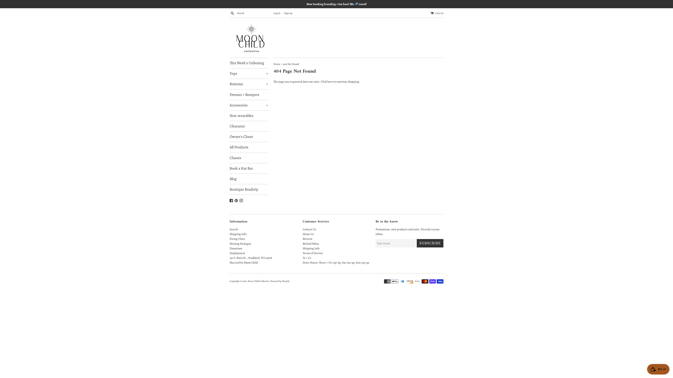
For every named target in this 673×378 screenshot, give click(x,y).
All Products (239, 147)
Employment (237, 253)
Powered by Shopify (279, 281)
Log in (276, 13)
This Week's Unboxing (247, 63)
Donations (236, 248)
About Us (308, 234)
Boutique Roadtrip (244, 189)
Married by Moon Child (244, 263)
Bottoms (249, 84)
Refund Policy (311, 244)
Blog (233, 178)
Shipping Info (238, 234)
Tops (249, 73)
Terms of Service (313, 253)
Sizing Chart (237, 239)
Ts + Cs (307, 258)
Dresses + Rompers (244, 94)
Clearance (237, 126)
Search (234, 229)
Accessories (249, 105)
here (330, 82)
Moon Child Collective (258, 281)
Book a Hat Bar (241, 168)
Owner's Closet (241, 136)
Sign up (288, 13)
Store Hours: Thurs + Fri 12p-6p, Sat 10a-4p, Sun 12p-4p (336, 263)
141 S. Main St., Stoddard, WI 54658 (251, 258)
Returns (307, 239)
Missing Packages (240, 244)
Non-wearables (241, 115)
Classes (235, 157)
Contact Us (309, 229)
